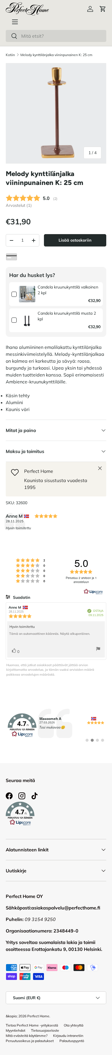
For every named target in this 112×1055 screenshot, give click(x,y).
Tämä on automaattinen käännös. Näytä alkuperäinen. (49, 634)
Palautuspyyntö (71, 1041)
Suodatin (21, 597)
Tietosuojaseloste (45, 1030)
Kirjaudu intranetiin (68, 1035)
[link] (27, 294)
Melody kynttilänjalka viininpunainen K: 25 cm (56, 55)
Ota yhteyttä (73, 1025)
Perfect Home (38, 1016)
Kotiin (10, 55)
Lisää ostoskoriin (75, 240)
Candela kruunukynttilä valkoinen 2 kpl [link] (68, 289)
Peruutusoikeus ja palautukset (30, 1041)
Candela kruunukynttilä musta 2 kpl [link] (67, 316)
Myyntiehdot (15, 1030)
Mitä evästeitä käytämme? (26, 1035)
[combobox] (56, 36)
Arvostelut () (19, 205)
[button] (102, 9)
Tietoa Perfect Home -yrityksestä (32, 1025)
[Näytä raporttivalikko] (98, 650)
